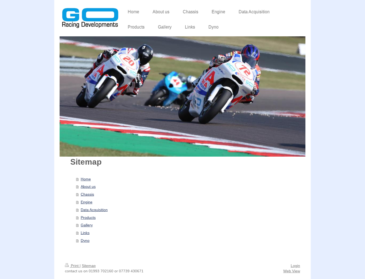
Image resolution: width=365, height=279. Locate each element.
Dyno (85, 240)
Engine (86, 202)
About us (88, 186)
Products (88, 217)
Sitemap (89, 266)
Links (85, 233)
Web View (291, 271)
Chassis (87, 194)
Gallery (87, 225)
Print (75, 266)
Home (86, 179)
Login (295, 266)
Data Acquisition (94, 210)
